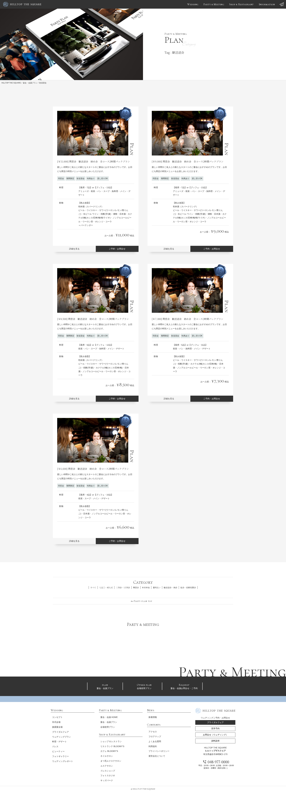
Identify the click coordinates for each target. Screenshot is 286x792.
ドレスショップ (107, 771)
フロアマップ (155, 736)
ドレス (55, 746)
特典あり (91, 178)
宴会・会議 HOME (109, 717)
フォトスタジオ (107, 775)
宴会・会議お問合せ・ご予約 (184, 686)
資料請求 (215, 741)
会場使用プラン (144, 686)
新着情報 (153, 717)
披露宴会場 (57, 727)
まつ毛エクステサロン (110, 761)
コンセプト (57, 717)
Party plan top (143, 601)
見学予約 (215, 728)
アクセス (153, 731)
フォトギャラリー (60, 756)
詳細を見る (74, 249)
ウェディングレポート (62, 761)
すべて (93, 587)
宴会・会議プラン (30, 83)
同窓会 (61, 178)
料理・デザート (59, 741)
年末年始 (146, 587)
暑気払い (157, 587)
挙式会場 (56, 722)
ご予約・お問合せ (117, 249)
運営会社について (157, 756)
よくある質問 (155, 741)
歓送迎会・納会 (170, 587)
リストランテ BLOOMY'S (112, 746)
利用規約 (153, 746)
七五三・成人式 (106, 587)
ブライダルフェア (60, 732)
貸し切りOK (102, 178)
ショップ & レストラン (111, 741)
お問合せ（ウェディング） (215, 735)
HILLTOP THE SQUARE (11, 83)
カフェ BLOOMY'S (109, 751)
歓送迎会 (80, 178)
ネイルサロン (106, 756)
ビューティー (58, 751)
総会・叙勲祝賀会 (188, 587)
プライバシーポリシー (159, 751)
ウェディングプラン (61, 737)
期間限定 (70, 178)
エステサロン (106, 766)
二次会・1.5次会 (123, 587)
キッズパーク (106, 780)
